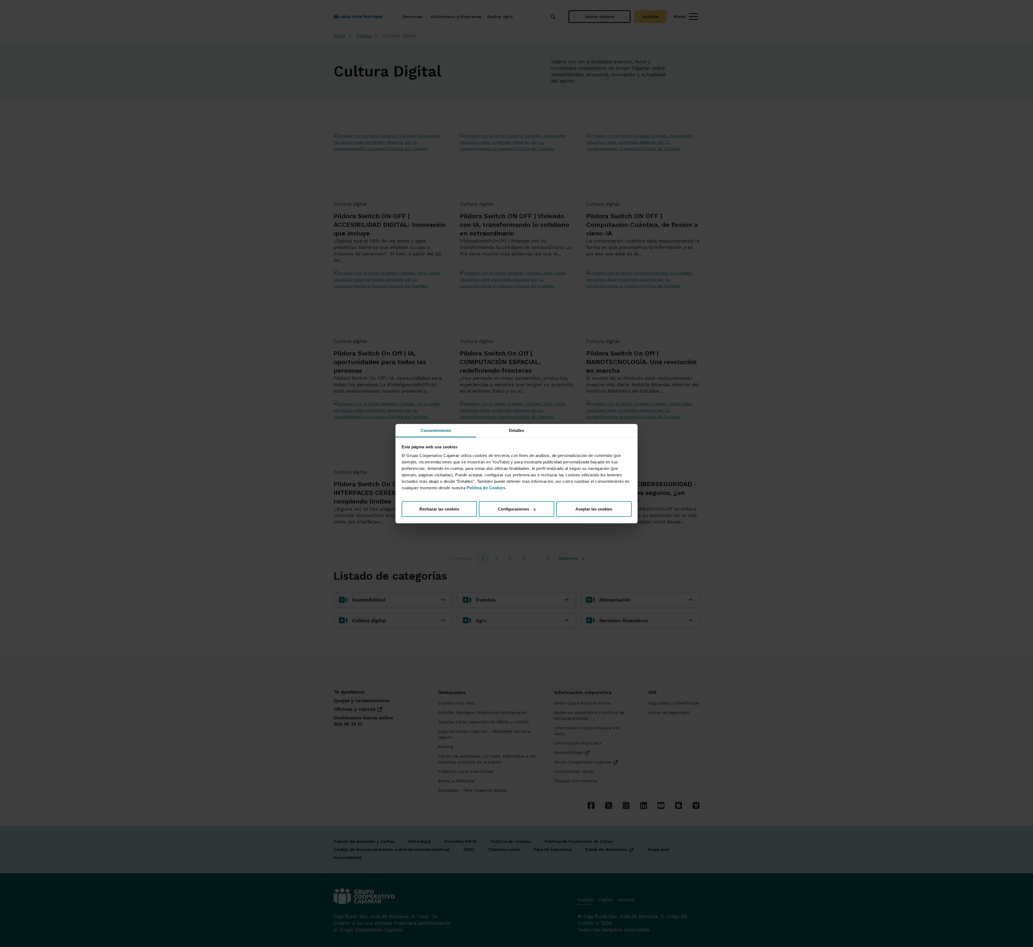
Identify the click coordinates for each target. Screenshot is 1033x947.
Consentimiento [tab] (436, 430)
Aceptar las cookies (593, 509)
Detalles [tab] (516, 430)
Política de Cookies (486, 487)
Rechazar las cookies (439, 509)
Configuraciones (513, 509)
